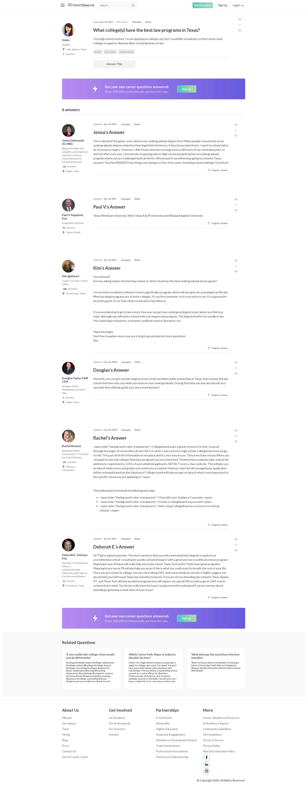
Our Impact (69, 723)
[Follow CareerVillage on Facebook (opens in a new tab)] (206, 758)
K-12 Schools (164, 717)
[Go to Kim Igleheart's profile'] (69, 267)
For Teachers (117, 729)
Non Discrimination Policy (219, 751)
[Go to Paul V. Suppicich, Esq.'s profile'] (69, 206)
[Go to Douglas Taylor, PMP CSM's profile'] (69, 369)
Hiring (66, 734)
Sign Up (222, 5)
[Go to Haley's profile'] (69, 31)
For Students (117, 717)
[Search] (133, 5)
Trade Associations (168, 745)
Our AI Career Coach (75, 757)
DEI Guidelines (212, 734)
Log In (236, 5)
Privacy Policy (211, 745)
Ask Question (202, 5)
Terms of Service (213, 740)
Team (65, 729)
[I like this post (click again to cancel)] (240, 19)
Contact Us (69, 751)
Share (148, 22)
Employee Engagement (170, 734)
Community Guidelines (217, 729)
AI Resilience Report (216, 723)
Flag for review (217, 170)
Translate (136, 22)
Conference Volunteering (172, 757)
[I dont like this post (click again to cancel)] (240, 30)
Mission (67, 717)
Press (65, 745)
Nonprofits (163, 723)
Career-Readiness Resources (221, 717)
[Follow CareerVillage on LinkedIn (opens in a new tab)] (206, 764)
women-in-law (126, 51)
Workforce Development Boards (176, 740)
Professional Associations (172, 751)
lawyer (97, 51)
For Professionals (120, 723)
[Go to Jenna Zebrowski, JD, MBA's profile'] (69, 131)
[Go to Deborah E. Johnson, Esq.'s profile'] (69, 546)
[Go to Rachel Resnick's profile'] (69, 437)
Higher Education (167, 729)
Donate (113, 734)
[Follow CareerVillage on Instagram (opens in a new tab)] (206, 771)
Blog (65, 740)
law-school (110, 51)
